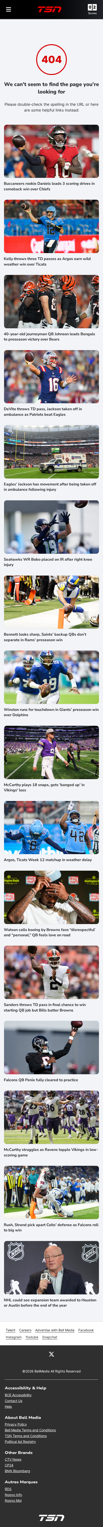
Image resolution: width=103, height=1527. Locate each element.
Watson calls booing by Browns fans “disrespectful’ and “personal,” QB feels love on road (49, 932)
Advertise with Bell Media (54, 1330)
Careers (25, 1330)
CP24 (9, 1465)
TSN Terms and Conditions (26, 1436)
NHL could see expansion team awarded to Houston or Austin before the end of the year (50, 1302)
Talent (10, 1330)
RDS (8, 1489)
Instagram (14, 1337)
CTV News (13, 1459)
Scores (92, 13)
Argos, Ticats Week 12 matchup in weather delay (48, 860)
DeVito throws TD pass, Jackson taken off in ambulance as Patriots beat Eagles (43, 411)
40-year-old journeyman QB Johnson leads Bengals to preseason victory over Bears (49, 336)
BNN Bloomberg (17, 1471)
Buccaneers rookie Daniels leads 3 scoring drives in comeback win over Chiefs (49, 186)
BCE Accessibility (18, 1395)
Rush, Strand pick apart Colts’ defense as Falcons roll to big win (51, 1227)
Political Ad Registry (20, 1442)
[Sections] (8, 9)
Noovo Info (13, 1495)
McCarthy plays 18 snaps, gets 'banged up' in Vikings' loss (44, 787)
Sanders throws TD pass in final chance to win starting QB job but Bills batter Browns (45, 1007)
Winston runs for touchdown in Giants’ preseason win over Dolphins (51, 712)
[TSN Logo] (50, 9)
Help (8, 1406)
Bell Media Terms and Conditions (30, 1430)
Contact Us (13, 1401)
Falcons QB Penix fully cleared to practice (41, 1080)
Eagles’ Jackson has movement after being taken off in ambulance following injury (50, 487)
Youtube (31, 1337)
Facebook (86, 1330)
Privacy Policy (16, 1424)
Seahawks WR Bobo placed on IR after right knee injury (48, 562)
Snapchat (49, 1337)
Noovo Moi (13, 1500)
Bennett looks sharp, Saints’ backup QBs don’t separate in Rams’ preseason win (45, 637)
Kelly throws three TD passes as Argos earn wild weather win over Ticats (47, 261)
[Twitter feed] (51, 1354)
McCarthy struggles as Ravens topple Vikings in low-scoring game (51, 1152)
